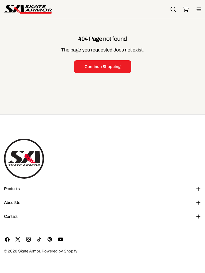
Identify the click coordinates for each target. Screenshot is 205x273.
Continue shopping (103, 67)
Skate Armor (29, 251)
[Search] (173, 9)
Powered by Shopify (59, 251)
